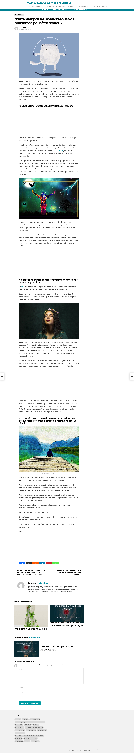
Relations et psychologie (82, 10)
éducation (36, 741)
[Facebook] (22, 563)
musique (59, 151)
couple (36, 725)
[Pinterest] (49, 563)
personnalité (32, 730)
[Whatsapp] (55, 563)
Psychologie (20, 733)
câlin (23, 287)
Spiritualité (45, 10)
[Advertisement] (49, 122)
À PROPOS (71, 750)
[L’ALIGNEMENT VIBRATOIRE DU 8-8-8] (31, 616)
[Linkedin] (42, 563)
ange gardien (35, 719)
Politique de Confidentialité (110, 749)
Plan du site (86, 750)
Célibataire (20, 727)
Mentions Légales (95, 749)
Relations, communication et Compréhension (30, 736)
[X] (29, 563)
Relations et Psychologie (70, 622)
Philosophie (66, 10)
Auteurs (78, 750)
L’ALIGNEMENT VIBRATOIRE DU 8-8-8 (30, 629)
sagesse (19, 738)
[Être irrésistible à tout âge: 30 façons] (67, 614)
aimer (18, 719)
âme (27, 741)
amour (26, 719)
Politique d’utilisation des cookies (78, 749)
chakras (28, 725)
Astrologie (55, 10)
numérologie (20, 730)
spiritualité (20, 741)
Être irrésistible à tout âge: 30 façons (66, 625)
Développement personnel (35, 727)
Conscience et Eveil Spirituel (49, 3)
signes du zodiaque (31, 738)
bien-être (19, 725)
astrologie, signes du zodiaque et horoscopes (30, 722)
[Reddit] (35, 563)
